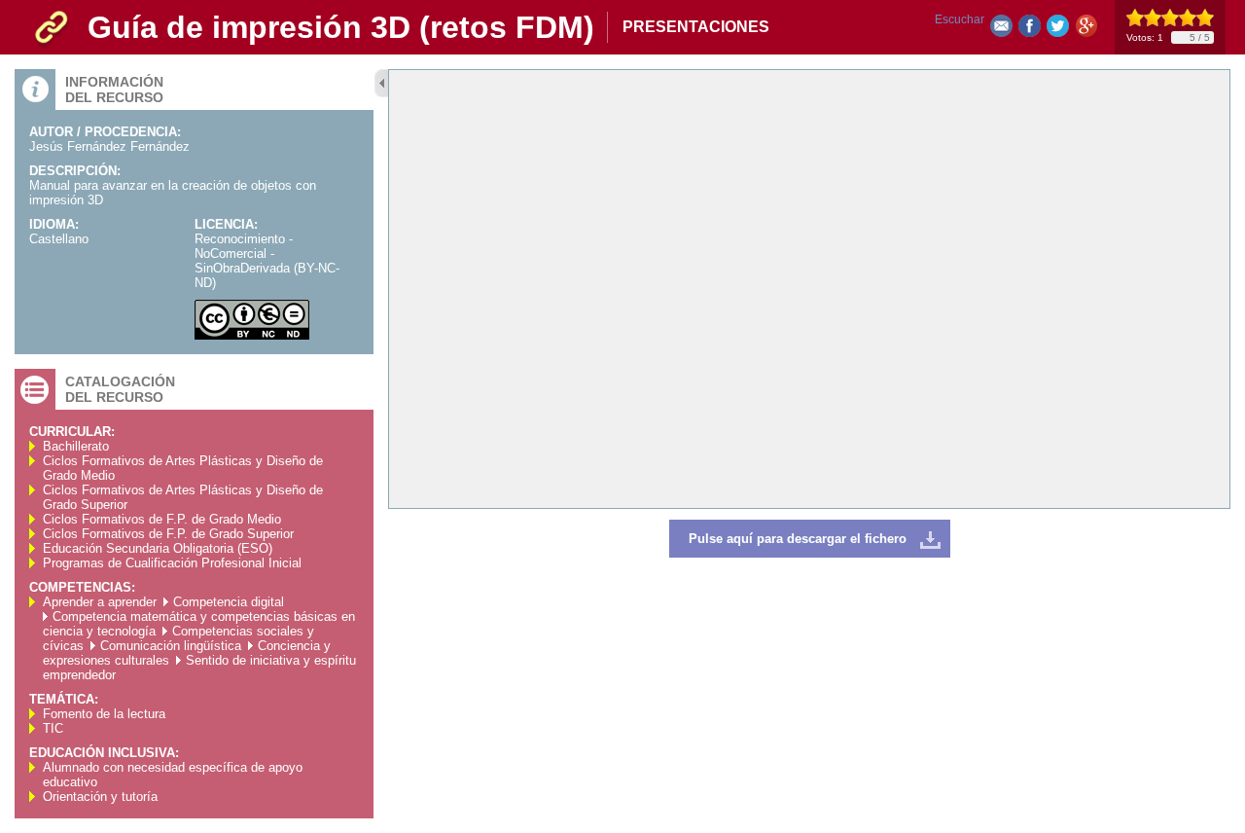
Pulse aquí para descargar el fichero (798, 538)
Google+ (1086, 30)
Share (1029, 30)
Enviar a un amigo (1001, 30)
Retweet (1058, 30)
